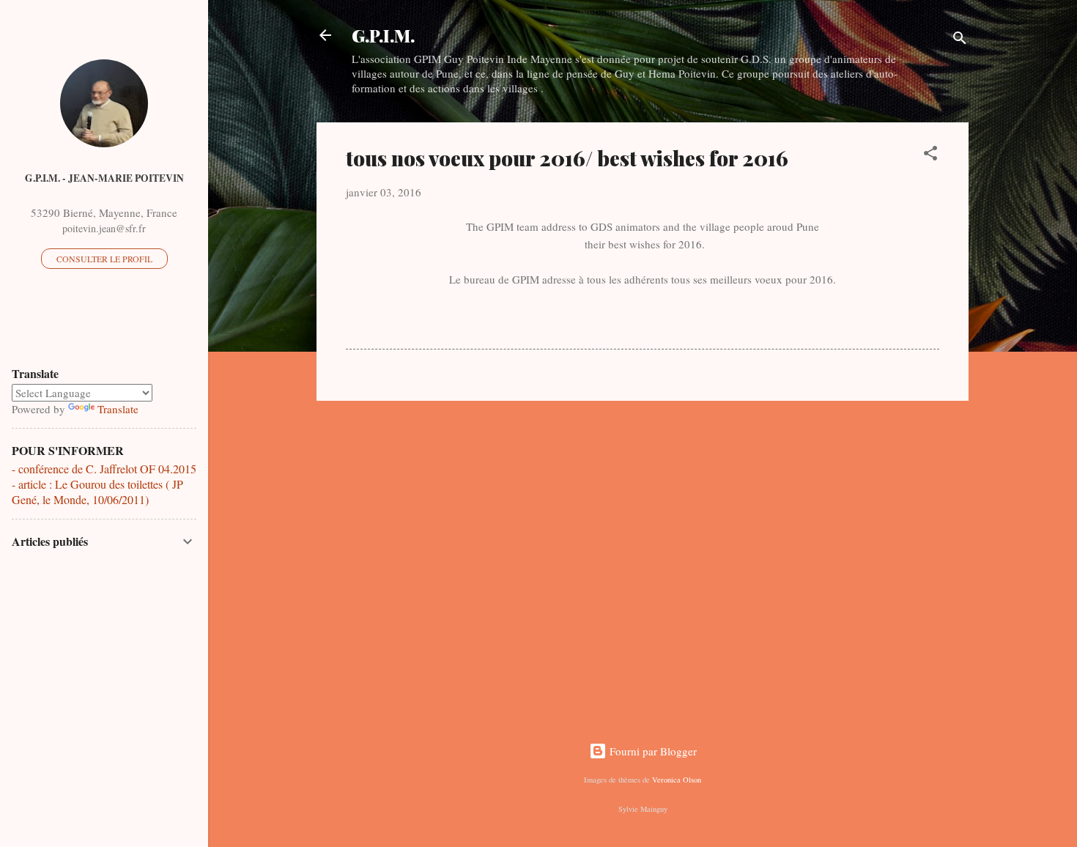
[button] (930, 155)
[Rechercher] (960, 40)
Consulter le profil (104, 259)
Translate (117, 409)
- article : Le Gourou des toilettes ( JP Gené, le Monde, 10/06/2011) (97, 491)
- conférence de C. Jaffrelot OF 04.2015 (104, 468)
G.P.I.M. (383, 35)
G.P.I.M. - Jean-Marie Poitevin (104, 178)
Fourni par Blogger (652, 751)
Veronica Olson (676, 779)
